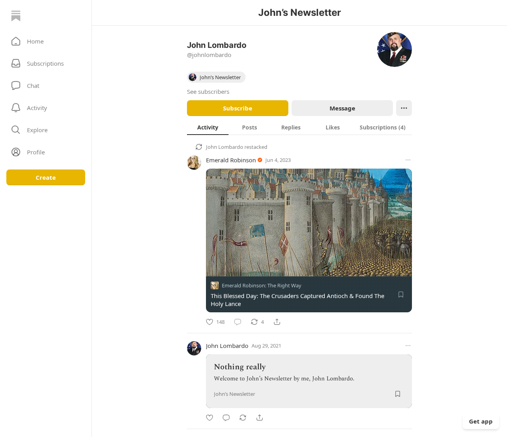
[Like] (209, 417)
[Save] (401, 294)
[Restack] (243, 417)
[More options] (408, 160)
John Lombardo (224, 146)
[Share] (277, 321)
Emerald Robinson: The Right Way (261, 285)
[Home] (15, 15)
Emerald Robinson (231, 160)
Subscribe (237, 108)
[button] (45, 41)
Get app (481, 421)
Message (342, 108)
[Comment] (237, 321)
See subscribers (208, 91)
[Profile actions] (404, 108)
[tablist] (299, 127)
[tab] (208, 127)
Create (46, 177)
